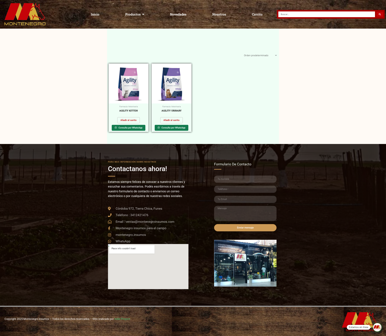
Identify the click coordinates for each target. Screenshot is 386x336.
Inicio (95, 14)
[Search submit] (380, 14)
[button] (377, 327)
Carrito (257, 14)
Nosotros (219, 14)
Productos (133, 14)
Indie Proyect (122, 318)
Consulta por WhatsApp (130, 127)
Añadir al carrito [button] (128, 120)
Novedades (178, 14)
